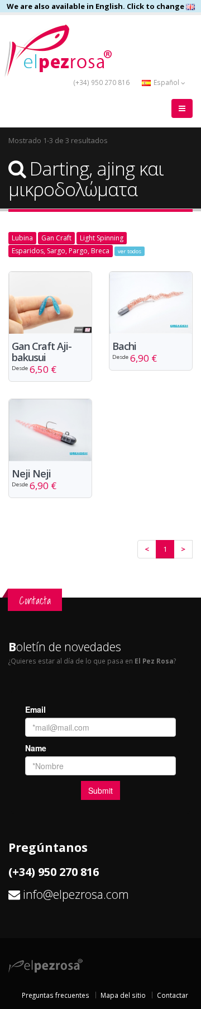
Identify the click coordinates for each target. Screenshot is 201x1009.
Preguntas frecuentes (55, 995)
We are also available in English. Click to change (96, 6)
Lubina (22, 238)
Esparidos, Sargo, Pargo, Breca (60, 250)
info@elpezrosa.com (76, 894)
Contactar (172, 995)
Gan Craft (56, 238)
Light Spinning (101, 238)
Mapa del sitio (123, 995)
